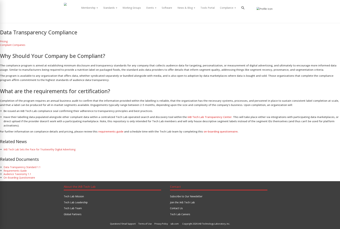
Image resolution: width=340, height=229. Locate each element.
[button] (243, 8)
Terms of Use (145, 223)
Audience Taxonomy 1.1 (17, 174)
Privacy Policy (161, 223)
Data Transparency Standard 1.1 (22, 167)
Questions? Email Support (123, 223)
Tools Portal (207, 7)
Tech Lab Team (73, 208)
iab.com (175, 223)
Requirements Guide (15, 170)
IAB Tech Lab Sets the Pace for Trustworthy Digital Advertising (39, 149)
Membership (88, 7)
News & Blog (185, 7)
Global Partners (72, 214)
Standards (109, 7)
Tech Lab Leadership (76, 202)
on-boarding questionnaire (221, 131)
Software (167, 7)
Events (150, 7)
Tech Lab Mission (74, 196)
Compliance (227, 7)
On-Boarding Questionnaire (19, 177)
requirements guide (110, 131)
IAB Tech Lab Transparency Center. (210, 117)
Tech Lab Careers (180, 214)
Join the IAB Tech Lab (182, 202)
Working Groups (132, 7)
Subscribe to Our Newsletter (186, 196)
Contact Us (176, 208)
